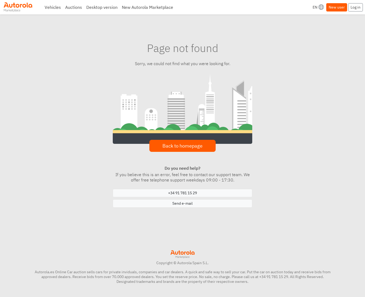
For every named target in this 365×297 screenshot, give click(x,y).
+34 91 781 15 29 (182, 193)
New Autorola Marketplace (147, 7)
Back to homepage (182, 146)
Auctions (73, 7)
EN (315, 7)
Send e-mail (182, 203)
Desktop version (102, 7)
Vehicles (53, 7)
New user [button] (337, 7)
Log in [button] (355, 7)
